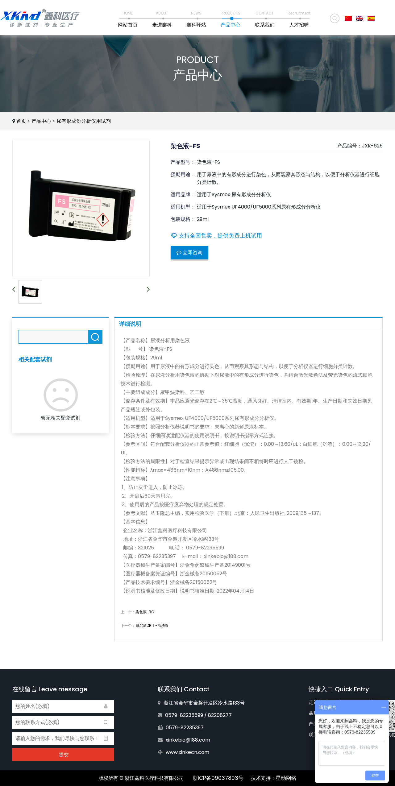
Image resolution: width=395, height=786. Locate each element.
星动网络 (286, 778)
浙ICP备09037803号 (218, 778)
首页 (21, 121)
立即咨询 (191, 252)
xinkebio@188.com (188, 739)
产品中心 (41, 121)
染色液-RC (144, 611)
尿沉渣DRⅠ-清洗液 (151, 625)
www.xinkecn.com (187, 752)
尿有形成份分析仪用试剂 (83, 121)
